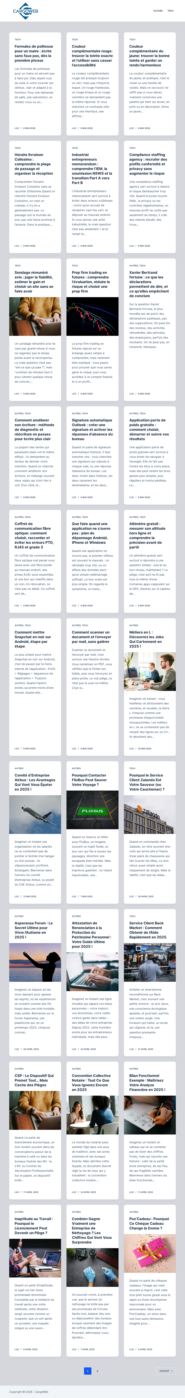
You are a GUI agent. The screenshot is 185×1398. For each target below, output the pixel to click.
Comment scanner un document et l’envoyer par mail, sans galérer (91, 637)
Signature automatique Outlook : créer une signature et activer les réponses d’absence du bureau (92, 429)
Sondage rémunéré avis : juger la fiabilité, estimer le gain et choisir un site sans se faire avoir (34, 281)
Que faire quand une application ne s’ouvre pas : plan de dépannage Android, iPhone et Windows (91, 533)
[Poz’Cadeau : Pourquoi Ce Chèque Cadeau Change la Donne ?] (150, 1253)
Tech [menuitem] (170, 10)
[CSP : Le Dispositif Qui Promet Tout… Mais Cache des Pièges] (35, 1110)
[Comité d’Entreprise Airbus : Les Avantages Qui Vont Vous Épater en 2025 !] (35, 814)
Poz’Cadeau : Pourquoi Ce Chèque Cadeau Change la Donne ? (149, 1223)
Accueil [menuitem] (158, 10)
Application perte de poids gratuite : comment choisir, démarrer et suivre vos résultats (149, 429)
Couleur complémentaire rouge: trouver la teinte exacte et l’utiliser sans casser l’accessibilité (92, 55)
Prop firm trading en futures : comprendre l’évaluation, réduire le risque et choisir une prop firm (91, 281)
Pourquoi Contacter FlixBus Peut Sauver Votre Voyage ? (89, 780)
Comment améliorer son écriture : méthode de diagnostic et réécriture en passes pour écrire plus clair (34, 429)
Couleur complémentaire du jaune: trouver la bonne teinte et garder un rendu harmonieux (149, 55)
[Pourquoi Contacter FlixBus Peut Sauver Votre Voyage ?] (92, 810)
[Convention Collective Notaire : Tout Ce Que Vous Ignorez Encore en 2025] (92, 1115)
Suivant (164, 1371)
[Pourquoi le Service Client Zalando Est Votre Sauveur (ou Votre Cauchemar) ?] (150, 814)
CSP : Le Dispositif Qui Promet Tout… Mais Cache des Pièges (34, 1080)
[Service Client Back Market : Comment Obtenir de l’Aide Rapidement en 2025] (150, 962)
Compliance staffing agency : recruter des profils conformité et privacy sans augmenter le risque (148, 164)
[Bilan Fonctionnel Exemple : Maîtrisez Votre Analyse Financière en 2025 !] (150, 1115)
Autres (133, 265)
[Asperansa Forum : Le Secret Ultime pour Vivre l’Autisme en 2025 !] (35, 962)
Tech (18, 39)
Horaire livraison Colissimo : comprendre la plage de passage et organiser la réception (34, 164)
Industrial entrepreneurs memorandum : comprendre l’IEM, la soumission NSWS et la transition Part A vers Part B (92, 169)
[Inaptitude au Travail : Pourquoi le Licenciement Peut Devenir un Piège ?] (35, 1258)
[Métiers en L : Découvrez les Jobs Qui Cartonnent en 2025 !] (150, 671)
